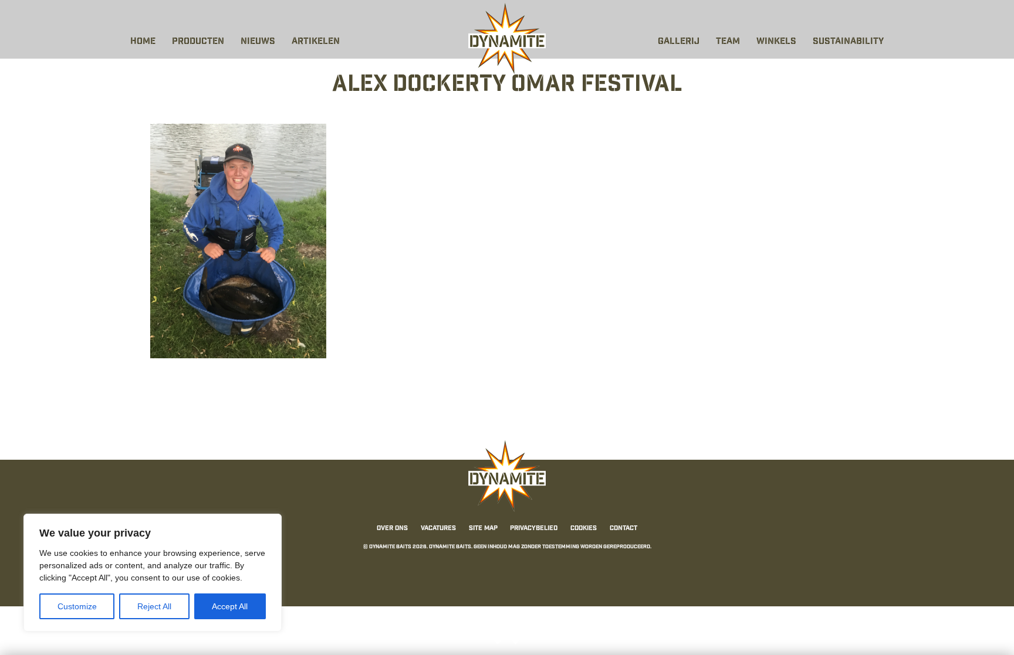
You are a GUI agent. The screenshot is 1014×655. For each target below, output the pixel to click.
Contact (623, 528)
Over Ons (392, 528)
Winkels (776, 42)
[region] (152, 573)
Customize (77, 606)
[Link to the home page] (507, 38)
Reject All (154, 606)
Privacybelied (533, 528)
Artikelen (316, 42)
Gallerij (678, 42)
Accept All (230, 606)
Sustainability (848, 42)
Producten (198, 42)
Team (728, 42)
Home (143, 42)
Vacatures (438, 528)
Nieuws (258, 42)
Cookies (583, 528)
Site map (483, 528)
